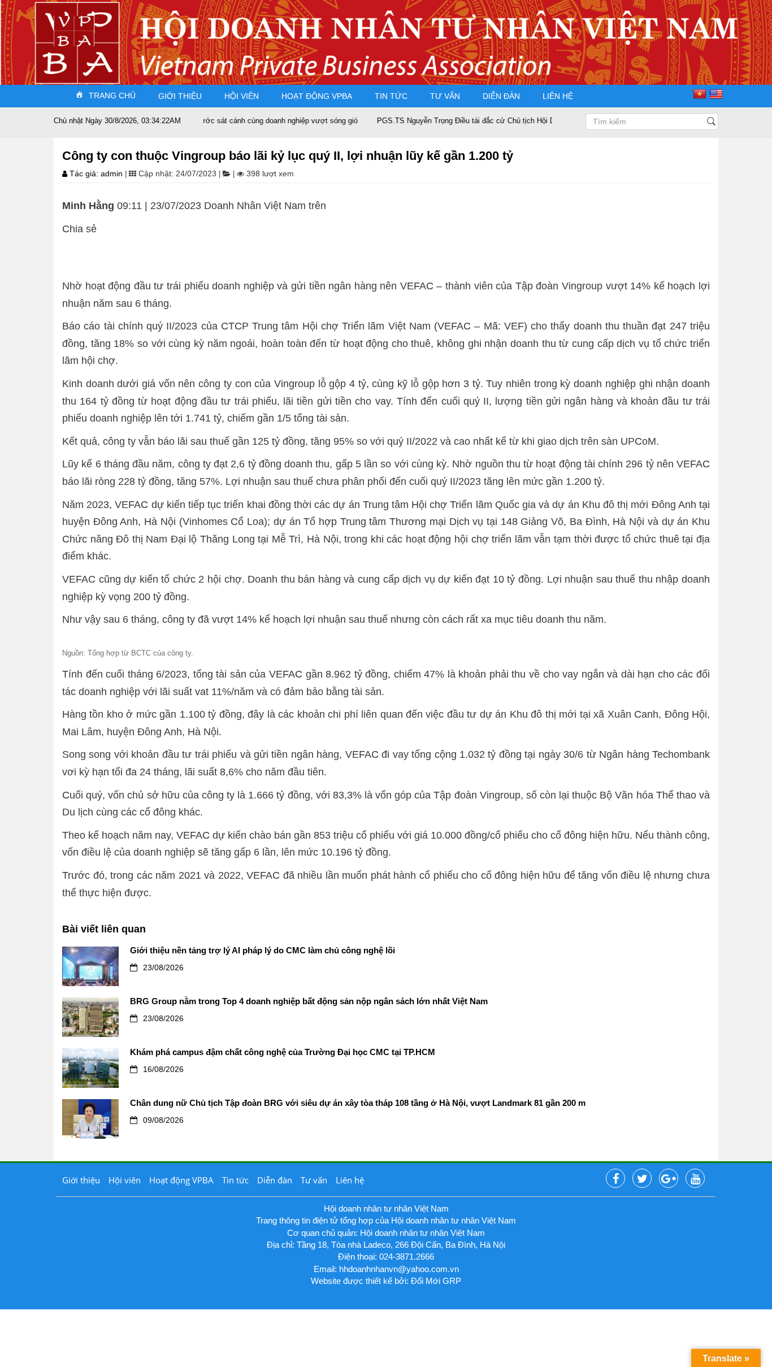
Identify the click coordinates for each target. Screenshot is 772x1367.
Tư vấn (445, 96)
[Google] (669, 1178)
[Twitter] (642, 1178)
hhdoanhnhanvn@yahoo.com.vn (399, 1269)
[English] (717, 94)
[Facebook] (615, 1178)
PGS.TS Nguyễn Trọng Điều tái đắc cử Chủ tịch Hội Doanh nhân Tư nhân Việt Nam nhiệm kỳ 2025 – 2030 (528, 120)
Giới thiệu (180, 96)
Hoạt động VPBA (316, 96)
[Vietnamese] (701, 94)
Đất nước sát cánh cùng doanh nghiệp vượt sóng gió (247, 120)
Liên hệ (558, 96)
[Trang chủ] (74, 30)
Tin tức (391, 96)
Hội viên (241, 96)
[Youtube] (695, 1178)
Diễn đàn (501, 96)
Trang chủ (112, 95)
